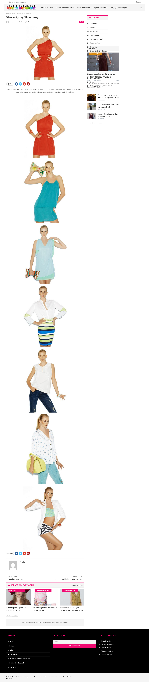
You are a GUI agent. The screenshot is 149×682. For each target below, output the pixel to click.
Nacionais (93, 74)
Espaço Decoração (119, 7)
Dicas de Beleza (83, 7)
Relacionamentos (96, 78)
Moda (82, 21)
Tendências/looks (96, 86)
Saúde (92, 82)
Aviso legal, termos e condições (19, 659)
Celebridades (95, 54)
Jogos (92, 63)
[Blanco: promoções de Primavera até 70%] (18, 597)
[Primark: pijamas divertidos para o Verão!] (45, 597)
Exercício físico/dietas (98, 51)
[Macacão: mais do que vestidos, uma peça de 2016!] (72, 597)
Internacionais (95, 59)
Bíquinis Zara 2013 (16, 579)
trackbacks (48, 622)
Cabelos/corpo (95, 35)
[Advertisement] (97, 191)
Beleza (92, 27)
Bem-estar (94, 31)
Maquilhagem (95, 66)
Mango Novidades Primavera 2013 (68, 579)
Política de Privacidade (17, 663)
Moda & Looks (47, 7)
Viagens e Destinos (100, 7)
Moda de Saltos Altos (65, 7)
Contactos (12, 667)
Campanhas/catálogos (17, 590)
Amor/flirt (93, 24)
